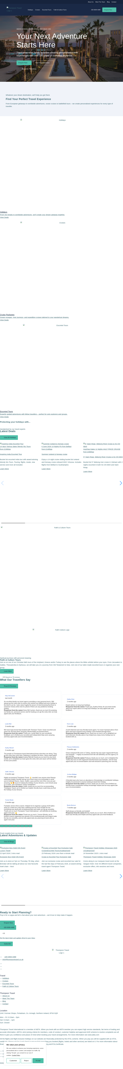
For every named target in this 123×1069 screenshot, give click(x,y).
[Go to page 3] (14, 826)
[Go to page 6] (26, 826)
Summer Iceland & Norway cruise (54, 454)
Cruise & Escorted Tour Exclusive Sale (56, 857)
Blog (108, 2)
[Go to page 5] (22, 826)
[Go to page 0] (2, 826)
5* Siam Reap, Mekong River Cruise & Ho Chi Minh (103, 457)
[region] (25, 1053)
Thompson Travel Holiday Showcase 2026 (99, 857)
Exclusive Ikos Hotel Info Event (12, 857)
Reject (26, 1060)
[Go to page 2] (10, 826)
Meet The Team (100, 2)
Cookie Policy (16, 1055)
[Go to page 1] (6, 826)
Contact (114, 2)
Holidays (30, 10)
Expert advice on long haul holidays (78, 705)
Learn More (4, 469)
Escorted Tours (46, 10)
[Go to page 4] (18, 826)
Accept (38, 1060)
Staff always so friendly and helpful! (78, 811)
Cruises (37, 10)
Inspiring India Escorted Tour (11, 454)
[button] (120, 483)
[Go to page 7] (30, 826)
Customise (13, 1060)
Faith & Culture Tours (60, 10)
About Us (90, 2)
